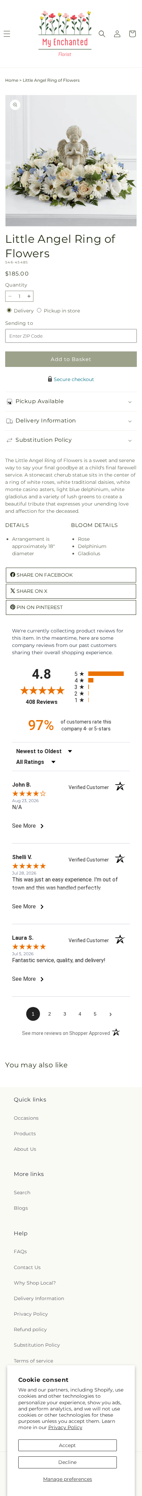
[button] (102, 33)
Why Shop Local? (35, 1283)
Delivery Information (39, 1298)
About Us (25, 1149)
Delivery (24, 311)
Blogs (21, 1208)
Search (22, 1192)
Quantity (16, 285)
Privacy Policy (65, 1427)
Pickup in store (62, 311)
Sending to (29, 323)
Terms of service (33, 1361)
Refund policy (30, 1329)
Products (25, 1133)
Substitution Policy (37, 1345)
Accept (67, 1445)
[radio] (102, 673)
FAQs (20, 1251)
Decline (67, 1462)
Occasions (26, 1118)
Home (11, 80)
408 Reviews (48, 702)
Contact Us (27, 1267)
